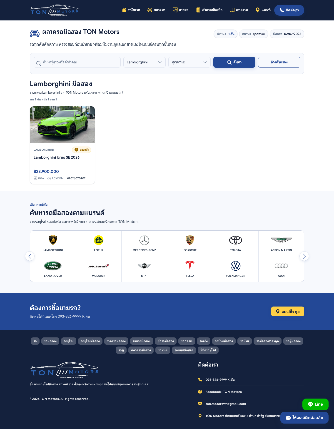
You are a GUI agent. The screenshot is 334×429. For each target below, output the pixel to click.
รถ (35, 341)
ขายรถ (184, 10)
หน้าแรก (134, 10)
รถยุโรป (69, 341)
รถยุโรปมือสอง (90, 341)
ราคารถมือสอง (116, 341)
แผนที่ (266, 10)
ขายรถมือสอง (141, 341)
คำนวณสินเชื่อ (212, 10)
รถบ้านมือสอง (224, 341)
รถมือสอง (50, 341)
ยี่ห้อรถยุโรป (208, 350)
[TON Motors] (55, 10)
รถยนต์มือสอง (184, 350)
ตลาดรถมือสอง (141, 350)
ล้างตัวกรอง (279, 62)
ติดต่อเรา (292, 10)
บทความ (242, 10)
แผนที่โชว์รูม (291, 311)
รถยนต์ (162, 350)
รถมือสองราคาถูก (267, 341)
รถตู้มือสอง (293, 341)
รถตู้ (121, 350)
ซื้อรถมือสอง (166, 341)
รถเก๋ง (204, 341)
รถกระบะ (186, 341)
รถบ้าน (244, 341)
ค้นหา (237, 62)
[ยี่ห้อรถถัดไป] (304, 256)
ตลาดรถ (159, 10)
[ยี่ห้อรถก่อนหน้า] (29, 256)
